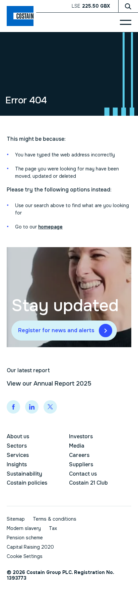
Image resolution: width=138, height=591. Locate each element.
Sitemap (16, 519)
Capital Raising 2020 (30, 547)
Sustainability (24, 473)
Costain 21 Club (88, 482)
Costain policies (27, 482)
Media (76, 445)
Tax (53, 528)
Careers (79, 455)
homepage (50, 227)
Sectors (17, 445)
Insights (17, 464)
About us (18, 436)
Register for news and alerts (56, 330)
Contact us (83, 473)
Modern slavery (24, 528)
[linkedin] (32, 407)
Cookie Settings (25, 556)
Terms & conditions (54, 519)
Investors (81, 436)
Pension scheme (25, 538)
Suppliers (81, 464)
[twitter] (50, 407)
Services (18, 455)
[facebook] (13, 407)
